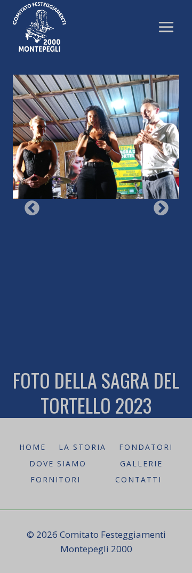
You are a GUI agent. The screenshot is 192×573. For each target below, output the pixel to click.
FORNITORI (55, 479)
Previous (28, 205)
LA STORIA (82, 447)
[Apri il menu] (166, 26)
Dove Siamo (57, 463)
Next (158, 205)
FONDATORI (146, 447)
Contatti (138, 479)
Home (32, 447)
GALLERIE (141, 463)
